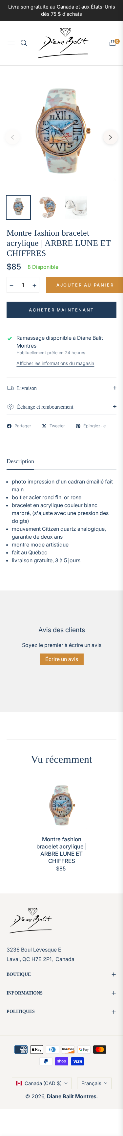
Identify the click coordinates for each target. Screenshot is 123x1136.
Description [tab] (20, 461)
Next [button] (110, 137)
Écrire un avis (61, 659)
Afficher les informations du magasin (55, 363)
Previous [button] (12, 137)
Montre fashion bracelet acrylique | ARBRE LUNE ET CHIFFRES (61, 850)
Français (91, 1083)
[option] (61, 135)
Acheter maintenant (61, 309)
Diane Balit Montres (71, 1096)
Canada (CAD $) (43, 1083)
